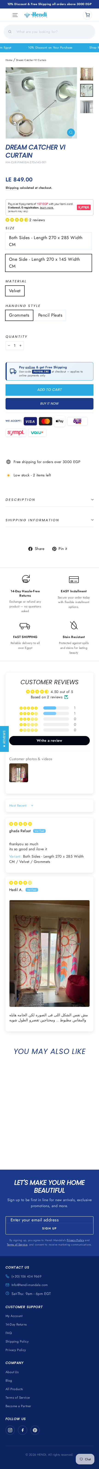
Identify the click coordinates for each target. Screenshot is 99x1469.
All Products (14, 1389)
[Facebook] (22, 1430)
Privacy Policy (75, 1240)
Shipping (12, 188)
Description (20, 499)
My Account (14, 1316)
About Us (12, 1372)
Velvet (15, 291)
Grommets (19, 315)
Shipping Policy (17, 1341)
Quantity (17, 336)
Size (10, 228)
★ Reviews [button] (4, 738)
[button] (17, 220)
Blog (9, 1380)
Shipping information (32, 520)
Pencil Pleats (50, 315)
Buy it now (49, 403)
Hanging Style (23, 306)
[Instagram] (10, 1430)
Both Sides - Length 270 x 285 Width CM (46, 241)
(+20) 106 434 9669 (26, 1276)
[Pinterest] (35, 1430)
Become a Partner (18, 1406)
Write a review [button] (49, 740)
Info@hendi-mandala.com (30, 1285)
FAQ (9, 1333)
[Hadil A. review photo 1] (49, 953)
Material (16, 281)
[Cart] (87, 15)
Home (9, 60)
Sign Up (49, 1228)
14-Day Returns (16, 1324)
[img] (20, 824)
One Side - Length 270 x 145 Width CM (44, 262)
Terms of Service (17, 1245)
